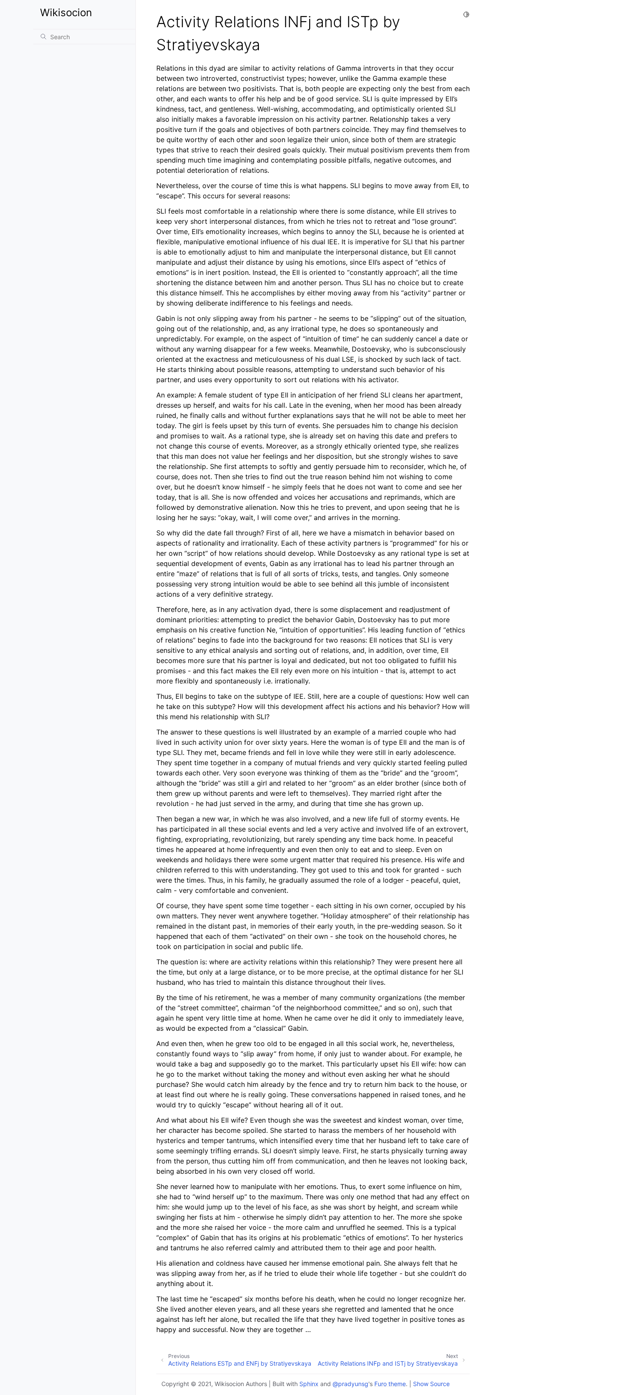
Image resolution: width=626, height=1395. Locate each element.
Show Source (431, 1383)
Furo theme (390, 1383)
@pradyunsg (350, 1383)
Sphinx (309, 1383)
